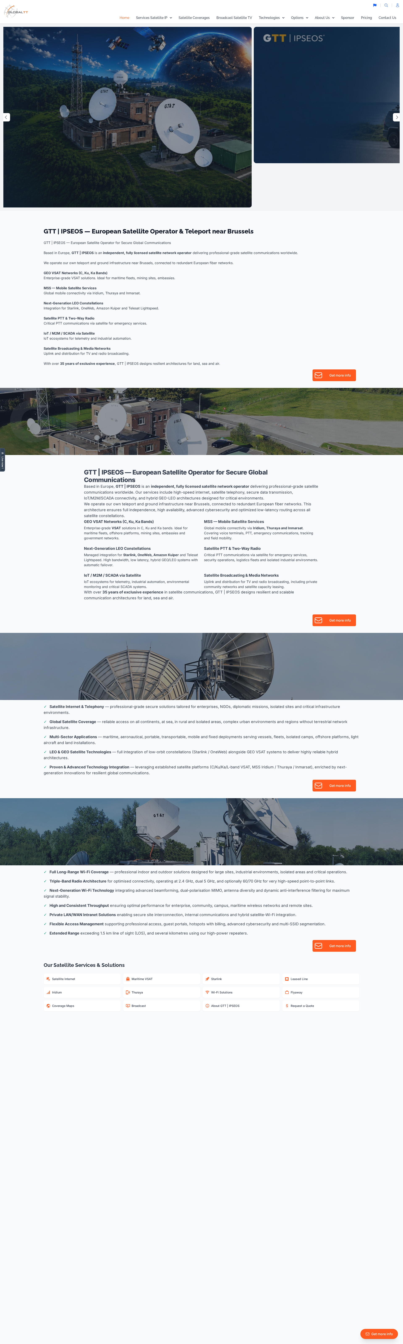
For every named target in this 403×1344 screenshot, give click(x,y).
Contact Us (387, 18)
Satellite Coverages (194, 18)
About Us (322, 18)
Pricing (366, 18)
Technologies (269, 18)
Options (297, 18)
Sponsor (347, 18)
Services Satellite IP (151, 18)
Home (124, 18)
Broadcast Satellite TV (234, 18)
